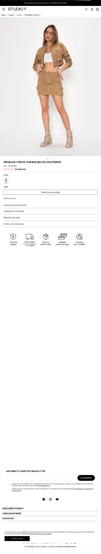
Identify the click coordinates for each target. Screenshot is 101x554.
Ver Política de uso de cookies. (40, 534)
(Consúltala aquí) (44, 485)
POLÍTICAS (8, 518)
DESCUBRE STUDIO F (13, 508)
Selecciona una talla (50, 192)
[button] (47, 158)
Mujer (3, 15)
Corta (19, 15)
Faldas (11, 15)
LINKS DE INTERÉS (11, 513)
